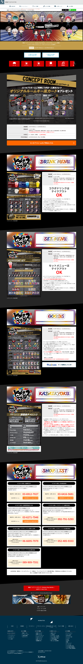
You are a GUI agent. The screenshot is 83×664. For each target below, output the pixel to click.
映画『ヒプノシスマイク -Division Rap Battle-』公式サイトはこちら (41, 588)
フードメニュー (12, 636)
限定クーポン (24, 633)
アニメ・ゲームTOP (41, 608)
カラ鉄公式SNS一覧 (54, 638)
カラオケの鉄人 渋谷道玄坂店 (59, 483)
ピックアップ (68, 643)
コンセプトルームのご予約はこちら (52, 143)
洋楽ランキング (39, 639)
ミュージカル (68, 634)
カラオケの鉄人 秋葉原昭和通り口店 (24, 505)
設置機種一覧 (38, 640)
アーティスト (68, 644)
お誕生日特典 (24, 635)
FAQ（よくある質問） (55, 640)
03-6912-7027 (30, 494)
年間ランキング (39, 634)
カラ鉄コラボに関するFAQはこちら (51, 55)
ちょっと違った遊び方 (55, 636)
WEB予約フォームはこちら (30, 498)
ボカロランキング (39, 636)
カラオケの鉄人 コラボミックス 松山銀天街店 (24, 550)
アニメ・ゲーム (69, 633)
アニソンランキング (40, 635)
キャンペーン (24, 636)
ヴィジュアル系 (69, 636)
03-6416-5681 (66, 494)
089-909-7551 (30, 562)
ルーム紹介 (11, 639)
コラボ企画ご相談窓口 (70, 647)
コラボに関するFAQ (70, 645)
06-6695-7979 (30, 541)
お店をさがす (10, 631)
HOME (12, 626)
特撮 (67, 642)
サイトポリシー (32, 626)
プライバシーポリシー (41, 626)
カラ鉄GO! (53, 634)
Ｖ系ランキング (39, 638)
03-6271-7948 (30, 517)
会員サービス (53, 633)
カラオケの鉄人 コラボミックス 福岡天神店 (59, 505)
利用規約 (22, 626)
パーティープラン (25, 634)
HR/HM (67, 640)
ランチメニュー (12, 637)
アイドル (68, 638)
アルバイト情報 (61, 626)
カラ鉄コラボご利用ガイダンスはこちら (32, 55)
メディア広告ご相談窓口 (71, 648)
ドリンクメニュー (12, 635)
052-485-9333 (66, 541)
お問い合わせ (70, 626)
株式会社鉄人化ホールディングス (51, 626)
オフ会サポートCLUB (55, 635)
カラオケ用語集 (54, 639)
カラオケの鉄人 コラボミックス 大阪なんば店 (24, 528)
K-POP (67, 639)
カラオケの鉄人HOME (41, 610)
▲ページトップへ (41, 606)
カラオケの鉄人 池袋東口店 (24, 483)
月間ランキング (39, 633)
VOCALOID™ (68, 635)
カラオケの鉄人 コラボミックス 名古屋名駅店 (59, 528)
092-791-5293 (66, 519)
